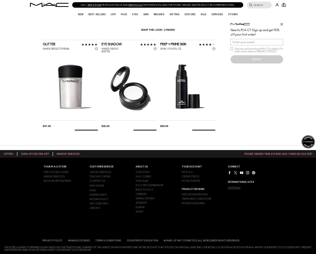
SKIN (146, 14)
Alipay (139, 212)
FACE (124, 14)
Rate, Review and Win (195, 194)
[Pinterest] (253, 172)
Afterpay (141, 203)
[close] (283, 23)
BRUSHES (159, 14)
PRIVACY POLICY (267, 51)
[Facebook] (229, 172)
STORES (233, 14)
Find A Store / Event (56, 172)
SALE (203, 14)
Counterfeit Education (142, 241)
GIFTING (175, 14)
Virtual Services (100, 172)
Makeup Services (54, 176)
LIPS (113, 14)
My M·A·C (187, 172)
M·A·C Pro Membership (149, 185)
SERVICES (217, 14)
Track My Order (100, 176)
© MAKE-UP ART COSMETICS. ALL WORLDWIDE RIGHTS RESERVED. (202, 241)
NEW (80, 14)
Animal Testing (145, 198)
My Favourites (191, 181)
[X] (235, 172)
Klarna (140, 207)
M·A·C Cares (143, 176)
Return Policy (99, 199)
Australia (234, 188)
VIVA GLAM (142, 181)
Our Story (143, 172)
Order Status (190, 176)
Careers (141, 194)
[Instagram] (247, 172)
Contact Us (97, 181)
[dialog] (61, 44)
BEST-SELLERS (97, 14)
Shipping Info (98, 195)
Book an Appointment (58, 181)
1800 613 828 (97, 186)
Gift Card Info (99, 204)
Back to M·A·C (145, 190)
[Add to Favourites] (96, 49)
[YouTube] (241, 172)
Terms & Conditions (108, 241)
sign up (257, 59)
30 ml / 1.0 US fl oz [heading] (170, 49)
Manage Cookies (79, 241)
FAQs (93, 190)
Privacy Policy (52, 241)
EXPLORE (190, 14)
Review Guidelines (193, 203)
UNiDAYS (95, 208)
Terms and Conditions (196, 199)
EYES (135, 14)
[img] (70, 86)
